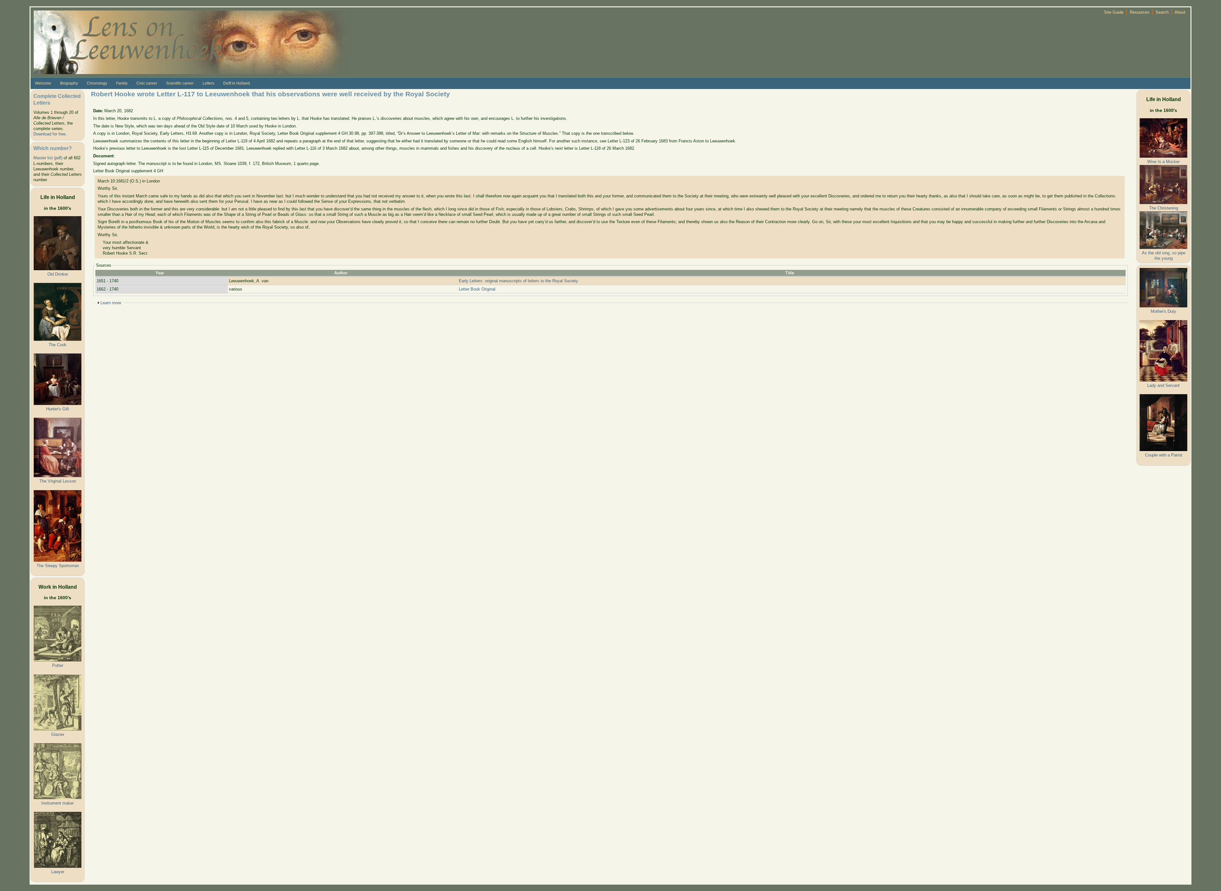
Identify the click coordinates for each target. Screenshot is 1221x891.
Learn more (110, 302)
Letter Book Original (477, 289)
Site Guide (1113, 12)
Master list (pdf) (47, 157)
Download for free (49, 134)
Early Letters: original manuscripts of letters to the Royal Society (518, 280)
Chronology (97, 83)
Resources (1139, 12)
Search (1162, 12)
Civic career (146, 83)
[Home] (193, 41)
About (1180, 12)
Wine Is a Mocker (1163, 161)
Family (122, 83)
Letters (208, 83)
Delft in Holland (236, 83)
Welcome (43, 83)
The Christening (1163, 208)
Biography (69, 83)
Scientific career (180, 83)
